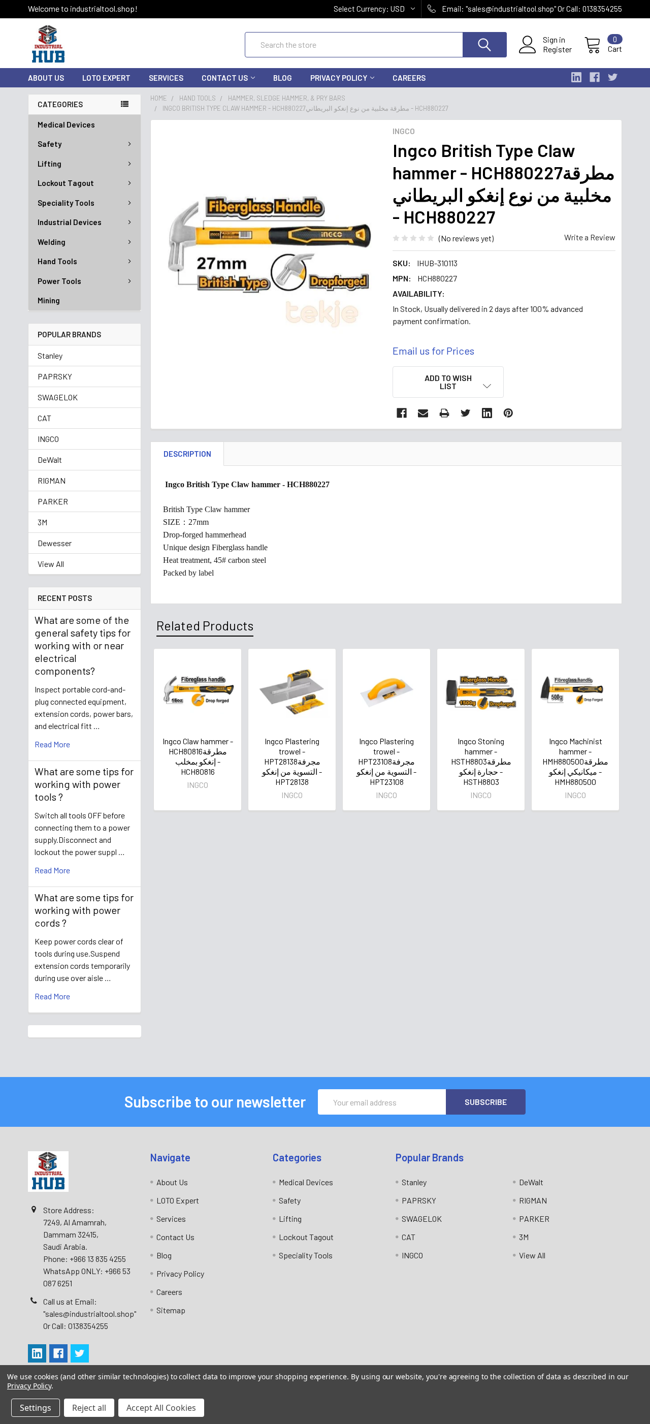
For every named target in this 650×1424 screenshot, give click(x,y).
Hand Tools (57, 261)
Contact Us (225, 77)
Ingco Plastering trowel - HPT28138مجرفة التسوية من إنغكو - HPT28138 (292, 761)
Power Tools (59, 281)
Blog (282, 77)
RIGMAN (52, 480)
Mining (49, 300)
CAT (44, 418)
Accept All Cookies (161, 1407)
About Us (46, 77)
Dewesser (55, 543)
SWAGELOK (58, 397)
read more (52, 744)
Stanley (50, 355)
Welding (52, 241)
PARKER (53, 501)
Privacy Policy (338, 77)
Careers (409, 77)
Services (166, 77)
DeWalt (50, 459)
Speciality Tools (66, 202)
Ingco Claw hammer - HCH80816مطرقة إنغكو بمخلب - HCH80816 (197, 756)
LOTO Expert (106, 77)
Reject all (89, 1407)
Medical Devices (66, 124)
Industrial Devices (70, 222)
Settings (35, 1407)
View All (51, 563)
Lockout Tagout (66, 182)
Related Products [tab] (204, 625)
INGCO (48, 439)
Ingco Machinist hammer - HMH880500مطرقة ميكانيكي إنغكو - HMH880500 (575, 761)
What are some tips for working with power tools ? (84, 784)
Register (557, 49)
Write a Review (589, 237)
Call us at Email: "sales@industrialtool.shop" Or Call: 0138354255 (89, 1313)
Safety (49, 143)
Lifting (49, 163)
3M (42, 522)
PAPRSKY (55, 376)
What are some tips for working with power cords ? (84, 910)
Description (187, 453)
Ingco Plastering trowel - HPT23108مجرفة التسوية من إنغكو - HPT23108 (386, 761)
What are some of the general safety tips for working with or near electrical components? (83, 645)
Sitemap (170, 1310)
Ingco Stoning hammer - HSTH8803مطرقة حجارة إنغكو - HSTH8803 (481, 761)
